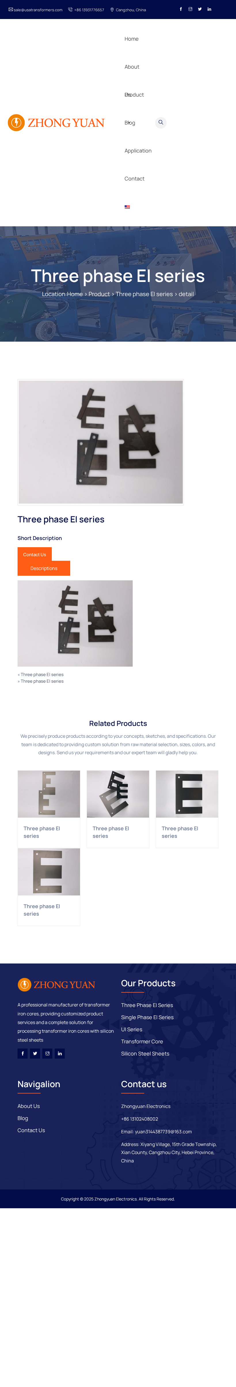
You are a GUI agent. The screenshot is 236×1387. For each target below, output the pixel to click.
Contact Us (34, 555)
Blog (130, 40)
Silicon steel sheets (145, 1053)
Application (138, 68)
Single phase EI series (147, 1017)
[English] (133, 207)
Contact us (31, 1130)
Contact (134, 178)
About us (29, 1105)
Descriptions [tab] (44, 568)
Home (75, 294)
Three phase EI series (118, 275)
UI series (131, 1029)
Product (99, 294)
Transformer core (142, 1041)
